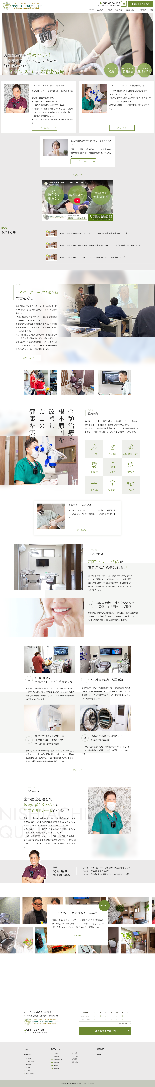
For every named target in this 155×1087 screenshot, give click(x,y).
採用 (151, 10)
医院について (28, 358)
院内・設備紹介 (30, 1073)
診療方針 (28, 1058)
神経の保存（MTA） (59, 1059)
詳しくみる (44, 128)
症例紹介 (143, 10)
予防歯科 (56, 1056)
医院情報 (28, 1064)
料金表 (109, 10)
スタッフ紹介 (30, 1061)
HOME (91, 10)
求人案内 (77, 935)
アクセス (28, 1070)
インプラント (76, 1056)
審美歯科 (56, 1068)
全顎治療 (74, 1059)
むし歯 (56, 1053)
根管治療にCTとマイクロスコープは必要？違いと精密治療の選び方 (97, 257)
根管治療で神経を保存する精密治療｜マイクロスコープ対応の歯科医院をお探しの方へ (105, 245)
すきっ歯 (74, 1053)
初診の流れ (119, 10)
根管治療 (56, 1062)
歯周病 (56, 1065)
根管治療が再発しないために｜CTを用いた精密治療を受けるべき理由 (97, 233)
